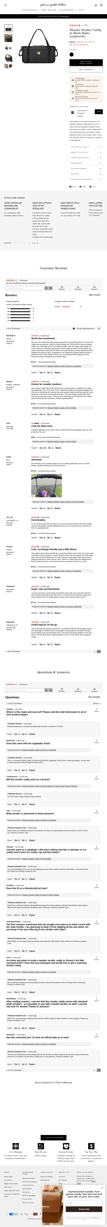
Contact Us (26, 1192)
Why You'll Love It (80, 147)
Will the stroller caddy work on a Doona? (28, 779)
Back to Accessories (55, 1137)
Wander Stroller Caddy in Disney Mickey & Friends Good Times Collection (50, 786)
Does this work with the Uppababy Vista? (28, 743)
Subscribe (84, 1209)
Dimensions (76, 163)
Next (38, 243)
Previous (29, 243)
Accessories (67, 10)
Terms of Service (28, 1203)
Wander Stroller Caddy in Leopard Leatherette (65, 607)
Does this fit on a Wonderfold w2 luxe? (27, 888)
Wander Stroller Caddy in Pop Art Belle (62, 408)
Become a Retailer (47, 1177)
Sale (81, 10)
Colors (73, 50)
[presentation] (46, 486)
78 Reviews (24, 281)
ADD (99, 112)
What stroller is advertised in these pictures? (30, 813)
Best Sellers (49, 10)
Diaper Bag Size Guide (11, 1191)
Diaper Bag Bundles (11, 1184)
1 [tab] (5, 244)
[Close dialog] (102, 1188)
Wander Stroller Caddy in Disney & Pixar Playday (66, 502)
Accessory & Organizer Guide (12, 1195)
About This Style (79, 152)
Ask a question (94, 697)
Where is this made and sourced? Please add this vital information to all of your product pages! (46, 713)
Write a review (95, 295)
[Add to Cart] (24, 1106)
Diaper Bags (30, 10)
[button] (88, 329)
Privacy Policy (27, 1199)
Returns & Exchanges (29, 1182)
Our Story (62, 1177)
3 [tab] (19, 244)
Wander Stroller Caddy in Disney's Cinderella (64, 366)
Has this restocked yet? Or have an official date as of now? (37, 1037)
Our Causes (63, 1180)
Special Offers (27, 1189)
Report (57, 372)
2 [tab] (12, 244)
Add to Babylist (86, 70)
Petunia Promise (79, 168)
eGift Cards (8, 1187)
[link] (79, 25)
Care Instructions (80, 158)
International (45, 1180)
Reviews (75, 174)
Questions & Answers (81, 179)
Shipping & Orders (28, 1178)
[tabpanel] (18, 210)
